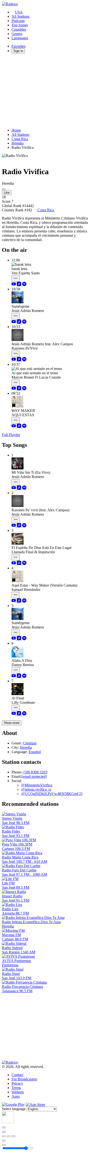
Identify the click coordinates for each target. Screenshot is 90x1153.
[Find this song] (16, 278)
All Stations (20, 16)
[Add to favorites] (4, 1140)
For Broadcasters (24, 1079)
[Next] (13, 1136)
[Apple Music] (19, 285)
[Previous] (4, 1136)
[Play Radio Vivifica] (4, 189)
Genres (17, 34)
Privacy (17, 1083)
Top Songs (20, 25)
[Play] (9, 1136)
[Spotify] (24, 285)
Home (16, 130)
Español (35, 752)
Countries (19, 29)
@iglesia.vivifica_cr (36, 789)
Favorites (18, 46)
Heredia (18, 143)
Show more (11, 723)
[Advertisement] (45, 90)
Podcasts (18, 21)
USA (19, 12)
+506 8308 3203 (34, 772)
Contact (17, 1075)
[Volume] (4, 1145)
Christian (29, 743)
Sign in (18, 51)
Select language (14, 1109)
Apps (16, 1096)
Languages (20, 38)
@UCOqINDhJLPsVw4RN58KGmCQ (52, 794)
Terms (16, 1088)
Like (7, 192)
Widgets (18, 1092)
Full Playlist (11, 435)
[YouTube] (14, 285)
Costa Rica (20, 139)
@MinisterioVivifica (36, 785)
